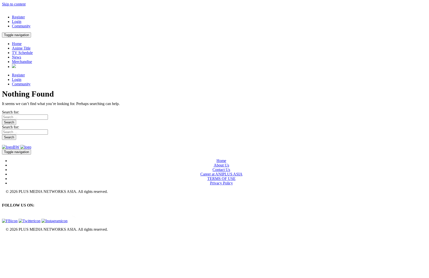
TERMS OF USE (221, 178)
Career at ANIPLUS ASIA (221, 174)
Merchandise (22, 61)
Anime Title (21, 48)
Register (18, 17)
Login (16, 21)
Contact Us (221, 169)
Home (17, 44)
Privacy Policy (221, 183)
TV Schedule (22, 53)
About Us (221, 165)
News (16, 57)
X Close (8, 238)
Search (9, 122)
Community (21, 26)
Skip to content (14, 4)
